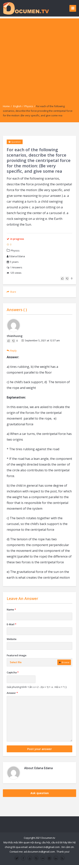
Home (6, 106)
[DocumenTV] (26, 8)
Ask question (39, 793)
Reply (13, 350)
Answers (16, 267)
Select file (15, 662)
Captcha (13, 672)
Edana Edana (17, 256)
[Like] (62, 278)
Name (11, 609)
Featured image (16, 655)
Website (11, 639)
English (17, 106)
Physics (28, 106)
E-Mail (11, 624)
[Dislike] (67, 278)
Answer (12, 693)
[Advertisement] (39, 57)
